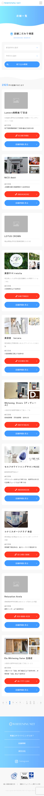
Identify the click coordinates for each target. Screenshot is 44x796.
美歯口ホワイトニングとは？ (22, 735)
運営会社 (22, 751)
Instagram (24, 761)
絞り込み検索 (22, 64)
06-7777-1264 (23, 681)
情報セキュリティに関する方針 (30, 784)
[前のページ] (3, 703)
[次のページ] (40, 703)
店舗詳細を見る (21, 144)
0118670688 (23, 135)
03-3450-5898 (23, 554)
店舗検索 (22, 743)
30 (34, 702)
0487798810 (23, 296)
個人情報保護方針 (9, 784)
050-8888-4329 (23, 616)
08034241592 (23, 194)
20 (30, 702)
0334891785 (23, 361)
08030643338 (23, 489)
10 (27, 702)
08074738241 (23, 425)
